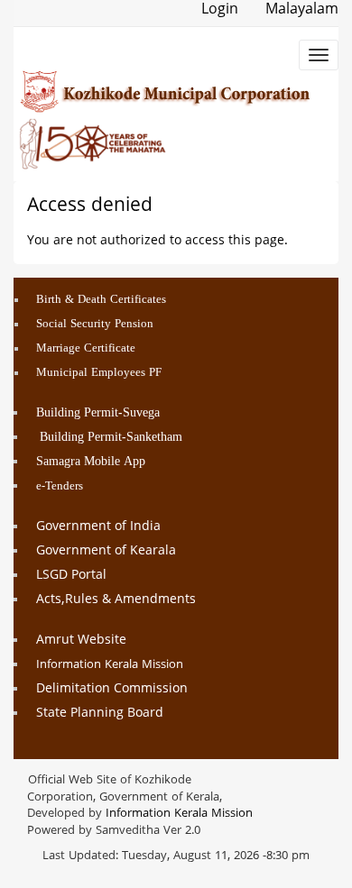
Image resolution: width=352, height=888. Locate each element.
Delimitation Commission (112, 689)
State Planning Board (99, 713)
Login (219, 10)
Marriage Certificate (85, 349)
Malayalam (301, 10)
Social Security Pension (94, 324)
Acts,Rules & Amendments (116, 600)
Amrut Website (81, 640)
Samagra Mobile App (90, 462)
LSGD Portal (71, 575)
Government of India (98, 527)
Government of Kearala (106, 551)
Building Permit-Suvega (98, 413)
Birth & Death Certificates (101, 300)
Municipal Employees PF (99, 373)
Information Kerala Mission (109, 665)
